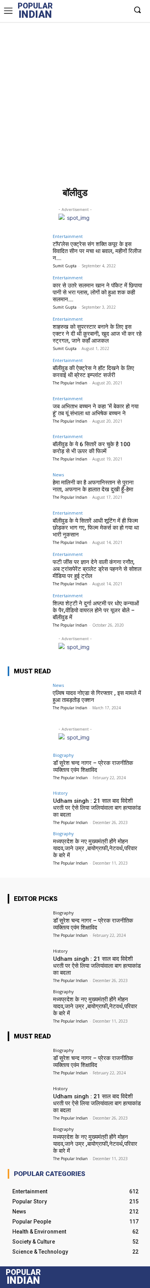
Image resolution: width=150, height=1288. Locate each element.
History (60, 793)
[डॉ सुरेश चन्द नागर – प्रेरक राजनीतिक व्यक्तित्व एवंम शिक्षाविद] (28, 768)
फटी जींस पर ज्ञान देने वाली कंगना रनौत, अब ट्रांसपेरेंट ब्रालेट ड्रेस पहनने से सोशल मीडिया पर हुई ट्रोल (97, 569)
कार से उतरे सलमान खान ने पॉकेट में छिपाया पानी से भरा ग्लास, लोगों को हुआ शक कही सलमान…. (97, 292)
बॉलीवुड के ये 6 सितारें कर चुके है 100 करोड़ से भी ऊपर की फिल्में (91, 448)
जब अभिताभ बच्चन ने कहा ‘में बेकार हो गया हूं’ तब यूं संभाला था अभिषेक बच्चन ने (95, 410)
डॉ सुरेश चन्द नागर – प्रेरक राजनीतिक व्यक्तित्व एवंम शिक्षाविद (93, 766)
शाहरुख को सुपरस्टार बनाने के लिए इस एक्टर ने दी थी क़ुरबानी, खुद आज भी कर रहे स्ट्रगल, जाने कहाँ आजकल (97, 333)
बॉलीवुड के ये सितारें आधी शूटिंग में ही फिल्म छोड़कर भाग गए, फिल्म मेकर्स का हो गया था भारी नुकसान (96, 527)
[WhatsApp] (112, 9)
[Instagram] (91, 9)
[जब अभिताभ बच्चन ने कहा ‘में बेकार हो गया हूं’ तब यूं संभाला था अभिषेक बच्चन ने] (28, 411)
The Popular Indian (70, 383)
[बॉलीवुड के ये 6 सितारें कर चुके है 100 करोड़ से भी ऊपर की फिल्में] (28, 449)
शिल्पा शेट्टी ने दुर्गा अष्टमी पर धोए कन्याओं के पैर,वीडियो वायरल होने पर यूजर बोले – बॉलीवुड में (96, 610)
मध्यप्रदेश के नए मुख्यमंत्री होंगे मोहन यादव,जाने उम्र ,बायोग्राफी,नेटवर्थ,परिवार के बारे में (95, 848)
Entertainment (68, 236)
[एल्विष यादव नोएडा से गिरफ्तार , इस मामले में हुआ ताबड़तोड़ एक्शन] (28, 698)
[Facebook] (81, 9)
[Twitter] (102, 9)
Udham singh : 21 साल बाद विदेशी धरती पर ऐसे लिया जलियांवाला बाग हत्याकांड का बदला (97, 807)
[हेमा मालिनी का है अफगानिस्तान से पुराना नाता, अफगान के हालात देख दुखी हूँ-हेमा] (28, 487)
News (58, 474)
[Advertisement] (75, 101)
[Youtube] (122, 9)
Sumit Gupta (65, 265)
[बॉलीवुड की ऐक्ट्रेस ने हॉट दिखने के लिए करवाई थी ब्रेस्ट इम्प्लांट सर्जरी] (28, 373)
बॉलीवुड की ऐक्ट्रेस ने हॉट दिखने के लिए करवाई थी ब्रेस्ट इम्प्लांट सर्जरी (93, 372)
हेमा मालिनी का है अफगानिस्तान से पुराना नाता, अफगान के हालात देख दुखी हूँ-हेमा (93, 486)
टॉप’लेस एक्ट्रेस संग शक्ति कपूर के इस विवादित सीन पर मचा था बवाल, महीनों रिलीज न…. (97, 251)
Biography (63, 755)
